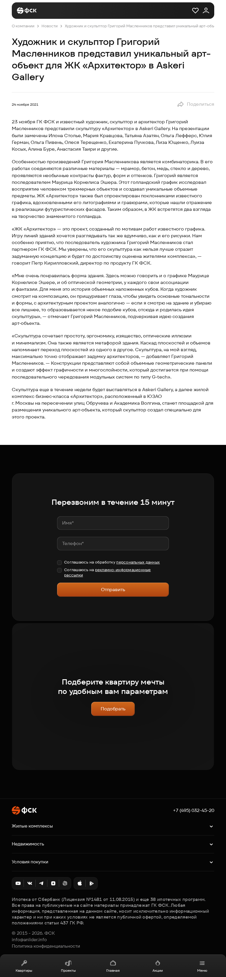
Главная (113, 970)
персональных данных (138, 562)
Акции (157, 970)
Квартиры (24, 970)
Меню (202, 970)
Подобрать (113, 709)
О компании (23, 25)
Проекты (68, 970)
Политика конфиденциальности (46, 946)
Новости (49, 25)
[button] (195, 104)
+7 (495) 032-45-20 (193, 810)
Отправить (113, 589)
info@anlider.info (29, 939)
